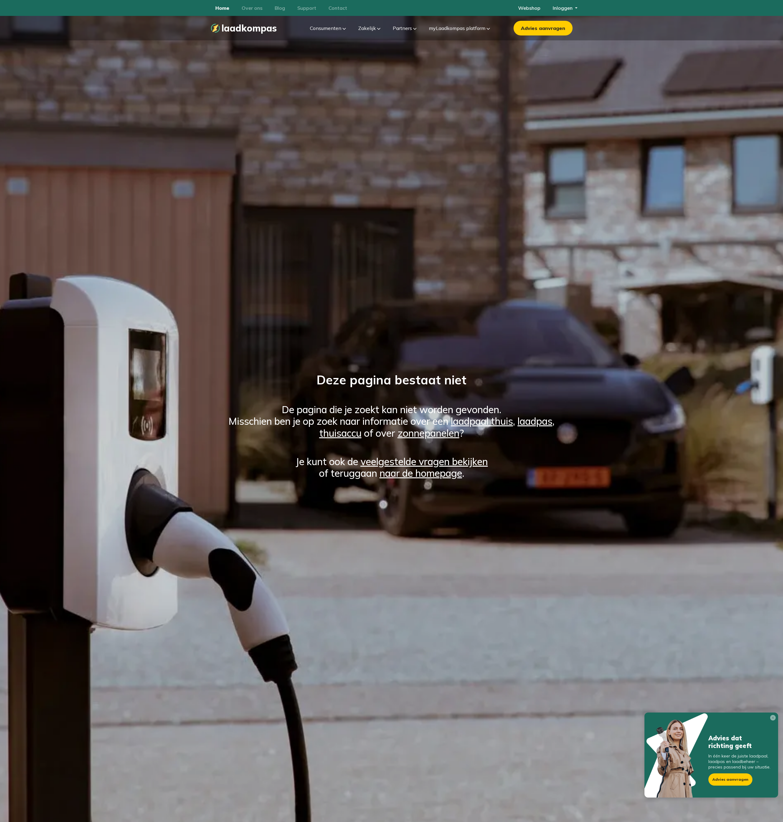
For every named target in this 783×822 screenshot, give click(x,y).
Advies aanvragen (543, 28)
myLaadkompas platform (458, 28)
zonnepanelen (428, 433)
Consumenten (326, 28)
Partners (403, 28)
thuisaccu (340, 433)
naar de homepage (421, 473)
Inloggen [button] (563, 8)
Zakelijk (367, 28)
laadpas (535, 421)
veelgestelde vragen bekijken (424, 461)
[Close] (774, 719)
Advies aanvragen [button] (730, 779)
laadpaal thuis (482, 421)
